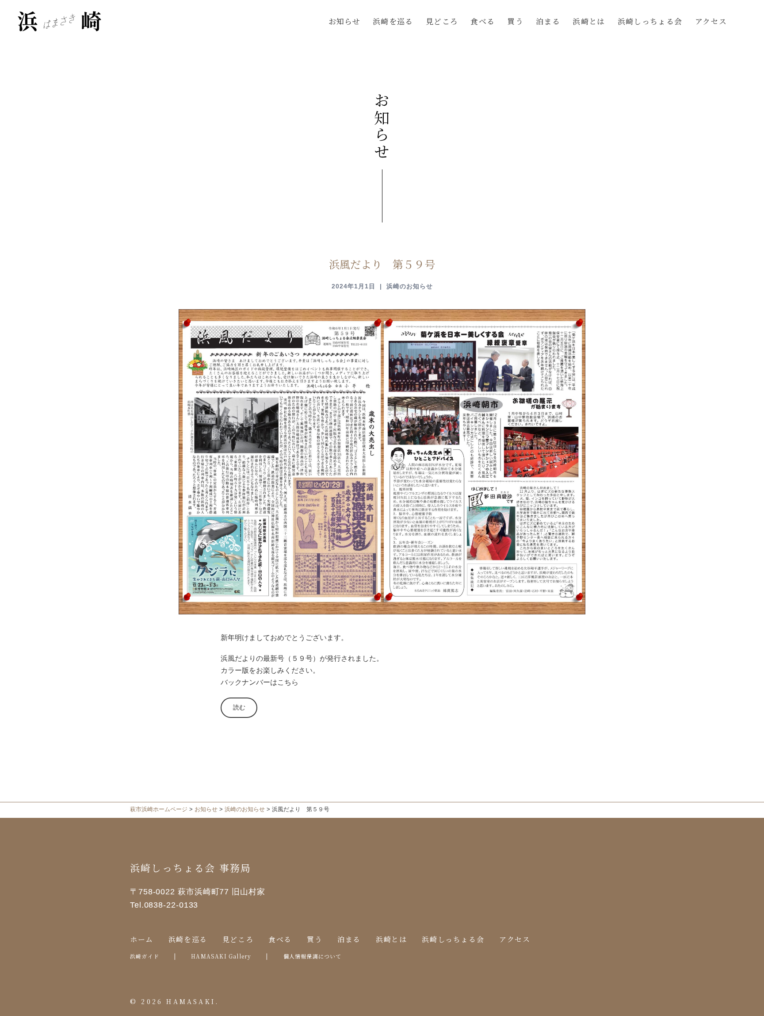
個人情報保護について (312, 956)
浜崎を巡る (393, 21)
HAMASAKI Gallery (221, 956)
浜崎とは (589, 21)
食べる (482, 21)
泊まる (548, 21)
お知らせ (344, 21)
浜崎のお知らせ (409, 286)
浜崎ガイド (144, 956)
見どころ (442, 21)
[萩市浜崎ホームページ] (60, 20)
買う (515, 21)
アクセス (711, 21)
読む (242, 707)
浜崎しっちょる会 (650, 21)
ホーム (141, 939)
